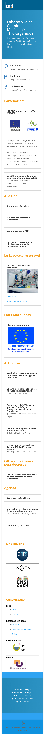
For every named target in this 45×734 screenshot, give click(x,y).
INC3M (14, 634)
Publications (16, 75)
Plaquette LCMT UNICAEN (17, 301)
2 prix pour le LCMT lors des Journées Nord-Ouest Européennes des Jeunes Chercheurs (20, 408)
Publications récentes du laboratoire (19, 218)
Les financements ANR (18, 231)
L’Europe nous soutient (18, 325)
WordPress (22, 730)
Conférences (16, 86)
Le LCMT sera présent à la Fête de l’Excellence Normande (22, 389)
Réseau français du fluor (22, 629)
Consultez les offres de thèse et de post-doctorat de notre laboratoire (22, 476)
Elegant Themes (20, 727)
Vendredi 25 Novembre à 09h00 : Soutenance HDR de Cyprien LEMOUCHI (22, 375)
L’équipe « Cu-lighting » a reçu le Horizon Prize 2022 (22, 429)
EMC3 (14, 609)
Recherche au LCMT (20, 65)
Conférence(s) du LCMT (18, 525)
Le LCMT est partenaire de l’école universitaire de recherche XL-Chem (19, 244)
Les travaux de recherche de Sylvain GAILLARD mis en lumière (20, 447)
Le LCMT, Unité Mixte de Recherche (18, 266)
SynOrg (15, 614)
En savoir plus (12, 296)
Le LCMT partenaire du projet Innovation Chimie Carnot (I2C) (22, 177)
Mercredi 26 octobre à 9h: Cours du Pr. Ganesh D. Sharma (22, 510)
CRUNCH (15, 624)
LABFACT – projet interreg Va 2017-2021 (21, 112)
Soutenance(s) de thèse (18, 206)
